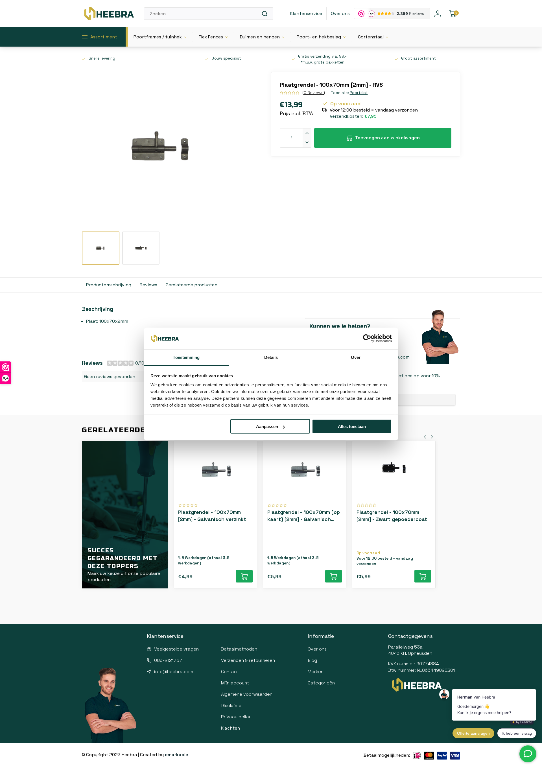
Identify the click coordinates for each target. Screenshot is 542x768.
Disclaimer (232, 705)
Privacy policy (236, 717)
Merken (316, 672)
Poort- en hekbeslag (319, 37)
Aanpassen (267, 426)
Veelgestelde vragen (176, 649)
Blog (312, 660)
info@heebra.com (173, 672)
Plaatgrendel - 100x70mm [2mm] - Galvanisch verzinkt (212, 515)
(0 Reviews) (313, 92)
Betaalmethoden (239, 649)
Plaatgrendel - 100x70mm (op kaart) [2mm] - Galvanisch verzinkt (303, 516)
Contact (230, 672)
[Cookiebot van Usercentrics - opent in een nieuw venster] (367, 338)
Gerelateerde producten (191, 285)
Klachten (230, 728)
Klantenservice (306, 13)
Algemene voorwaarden (246, 694)
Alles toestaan (352, 426)
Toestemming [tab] (186, 357)
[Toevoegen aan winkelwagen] (244, 576)
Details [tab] (271, 357)
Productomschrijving (108, 285)
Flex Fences (211, 37)
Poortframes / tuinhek (158, 37)
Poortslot (359, 92)
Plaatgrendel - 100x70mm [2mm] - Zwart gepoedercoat (392, 515)
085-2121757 (168, 660)
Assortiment (103, 37)
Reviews (148, 285)
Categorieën (321, 683)
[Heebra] (109, 13)
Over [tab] (355, 357)
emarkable (176, 755)
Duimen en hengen (260, 37)
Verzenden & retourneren (248, 660)
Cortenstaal (371, 37)
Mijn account (235, 683)
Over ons (340, 13)
